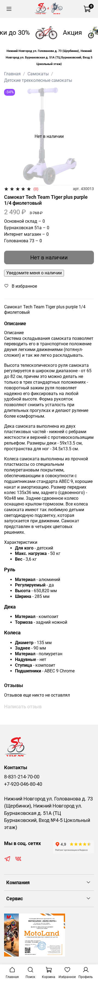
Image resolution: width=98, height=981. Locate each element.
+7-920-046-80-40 (23, 784)
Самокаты (38, 73)
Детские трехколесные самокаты (38, 80)
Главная (12, 73)
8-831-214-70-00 (21, 777)
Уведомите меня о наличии (34, 272)
